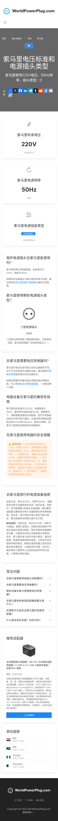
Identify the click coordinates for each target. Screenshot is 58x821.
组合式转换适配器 (29, 383)
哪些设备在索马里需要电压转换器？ (24, 592)
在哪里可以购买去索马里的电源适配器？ (25, 612)
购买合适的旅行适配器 (24, 282)
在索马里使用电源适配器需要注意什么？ (25, 602)
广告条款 (29, 800)
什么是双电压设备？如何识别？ (24, 620)
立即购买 (30, 715)
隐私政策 (40, 800)
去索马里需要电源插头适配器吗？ (25, 578)
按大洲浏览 (17, 38)
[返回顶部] (33, 812)
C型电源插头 (28, 233)
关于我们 (18, 800)
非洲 (29, 38)
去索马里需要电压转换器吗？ (22, 584)
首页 (4, 38)
